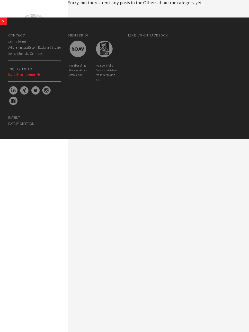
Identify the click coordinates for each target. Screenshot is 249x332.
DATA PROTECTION (21, 124)
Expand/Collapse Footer (3, 21)
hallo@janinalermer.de (24, 74)
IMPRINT (14, 118)
